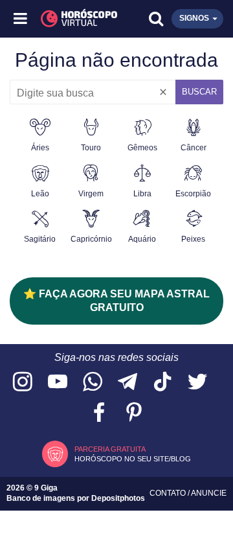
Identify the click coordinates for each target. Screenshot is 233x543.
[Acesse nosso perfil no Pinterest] (134, 413)
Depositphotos (118, 498)
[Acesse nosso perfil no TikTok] (162, 383)
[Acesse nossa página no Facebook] (99, 413)
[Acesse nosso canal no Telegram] (127, 383)
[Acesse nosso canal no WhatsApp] (93, 383)
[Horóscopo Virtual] (70, 19)
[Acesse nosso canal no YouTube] (58, 383)
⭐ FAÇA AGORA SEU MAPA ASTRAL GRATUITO (116, 300)
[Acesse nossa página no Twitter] (197, 383)
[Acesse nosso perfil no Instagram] (23, 383)
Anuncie (209, 493)
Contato (169, 493)
